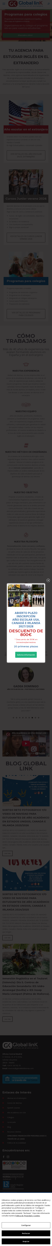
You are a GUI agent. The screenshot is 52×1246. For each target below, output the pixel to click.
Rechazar (26, 1233)
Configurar (26, 1225)
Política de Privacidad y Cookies (27, 1216)
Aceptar (26, 1241)
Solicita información (26, 655)
